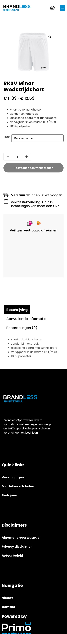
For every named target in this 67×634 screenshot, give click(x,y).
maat (7, 137)
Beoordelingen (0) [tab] (21, 327)
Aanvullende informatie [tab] (26, 318)
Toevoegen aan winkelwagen (33, 168)
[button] (62, 8)
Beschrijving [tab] (17, 309)
